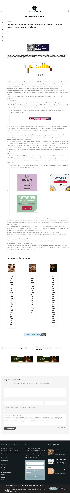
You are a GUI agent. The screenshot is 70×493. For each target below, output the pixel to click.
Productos (3, 464)
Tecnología (3, 469)
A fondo (3, 467)
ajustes (16, 491)
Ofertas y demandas (6, 472)
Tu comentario (7, 386)
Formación (3, 477)
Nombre (5, 400)
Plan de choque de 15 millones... (59, 450)
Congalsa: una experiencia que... (61, 460)
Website (47, 400)
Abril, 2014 (8, 31)
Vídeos (2, 479)
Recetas (3, 476)
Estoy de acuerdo (9, 410)
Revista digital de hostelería (34, 16)
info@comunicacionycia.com (37, 420)
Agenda (3, 471)
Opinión (3, 474)
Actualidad (8, 21)
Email (25, 400)
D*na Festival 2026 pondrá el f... (61, 469)
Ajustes (61, 488)
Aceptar (53, 488)
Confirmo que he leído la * (34, 471)
